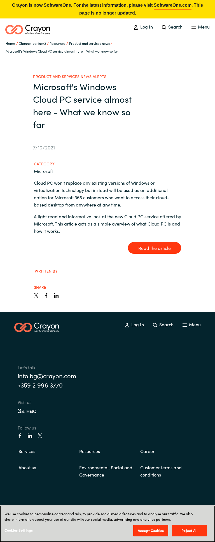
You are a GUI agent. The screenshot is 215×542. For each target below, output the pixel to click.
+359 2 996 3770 (40, 385)
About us (27, 467)
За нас (27, 410)
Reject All (189, 530)
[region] (107, 523)
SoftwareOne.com (172, 5)
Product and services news (89, 43)
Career (147, 451)
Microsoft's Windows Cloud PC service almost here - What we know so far (62, 51)
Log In (146, 27)
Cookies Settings (18, 530)
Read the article (154, 248)
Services (26, 451)
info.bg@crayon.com (47, 375)
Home (10, 43)
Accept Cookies (151, 530)
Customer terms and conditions (161, 471)
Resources (89, 451)
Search (175, 27)
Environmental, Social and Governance (105, 471)
